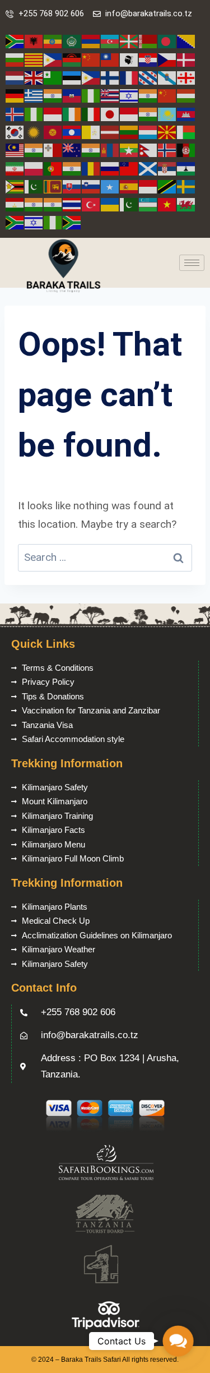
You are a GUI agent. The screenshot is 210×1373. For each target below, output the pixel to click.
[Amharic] (53, 41)
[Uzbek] (148, 203)
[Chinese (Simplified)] (91, 59)
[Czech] (167, 59)
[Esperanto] (53, 77)
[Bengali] (167, 41)
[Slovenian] (91, 185)
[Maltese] (53, 149)
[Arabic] (72, 41)
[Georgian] (186, 77)
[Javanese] (129, 113)
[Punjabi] (72, 168)
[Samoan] (129, 168)
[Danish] (186, 59)
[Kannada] (148, 113)
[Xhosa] (15, 221)
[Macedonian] (167, 131)
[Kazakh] (167, 113)
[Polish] (34, 168)
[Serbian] (167, 168)
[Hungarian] (186, 95)
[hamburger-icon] (191, 263)
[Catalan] (34, 59)
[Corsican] (129, 59)
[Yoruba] (53, 221)
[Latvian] (110, 131)
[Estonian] (72, 77)
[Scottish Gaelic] (148, 168)
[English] (34, 77)
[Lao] (72, 131)
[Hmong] (167, 95)
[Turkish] (91, 203)
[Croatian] (148, 59)
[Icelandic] (15, 113)
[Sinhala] (53, 185)
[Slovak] (72, 185)
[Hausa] (91, 95)
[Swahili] (167, 185)
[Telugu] (53, 203)
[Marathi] (91, 149)
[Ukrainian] (110, 203)
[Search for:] (105, 557)
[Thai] (72, 203)
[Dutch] (15, 77)
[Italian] (91, 113)
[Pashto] (186, 149)
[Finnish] (110, 77)
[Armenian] (91, 41)
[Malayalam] (34, 149)
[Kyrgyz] (53, 131)
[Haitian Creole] (72, 95)
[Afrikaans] (15, 41)
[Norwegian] (167, 149)
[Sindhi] (34, 185)
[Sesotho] (186, 168)
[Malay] (15, 149)
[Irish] (72, 113)
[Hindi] (148, 95)
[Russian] (110, 168)
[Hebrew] (129, 95)
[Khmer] (186, 113)
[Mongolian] (110, 149)
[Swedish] (186, 185)
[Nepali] (148, 149)
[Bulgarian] (15, 59)
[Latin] (91, 131)
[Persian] (15, 168)
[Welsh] (186, 203)
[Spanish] (129, 185)
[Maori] (72, 149)
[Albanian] (34, 41)
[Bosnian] (186, 41)
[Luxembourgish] (148, 131)
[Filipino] (91, 77)
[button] (178, 1341)
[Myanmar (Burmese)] (129, 149)
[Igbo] (34, 113)
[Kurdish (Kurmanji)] (34, 131)
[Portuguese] (53, 168)
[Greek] (34, 95)
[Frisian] (148, 77)
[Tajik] (15, 203)
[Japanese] (110, 113)
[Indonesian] (53, 113)
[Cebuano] (53, 59)
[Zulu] (72, 221)
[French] (129, 77)
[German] (15, 95)
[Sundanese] (148, 185)
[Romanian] (91, 168)
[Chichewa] (72, 59)
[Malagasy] (186, 131)
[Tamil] (34, 203)
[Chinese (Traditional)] (110, 59)
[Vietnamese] (167, 203)
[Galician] (167, 77)
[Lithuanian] (129, 131)
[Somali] (110, 185)
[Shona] (15, 185)
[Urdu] (129, 203)
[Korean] (15, 131)
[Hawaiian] (110, 95)
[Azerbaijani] (110, 41)
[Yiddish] (34, 221)
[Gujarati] (53, 95)
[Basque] (129, 41)
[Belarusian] (148, 41)
